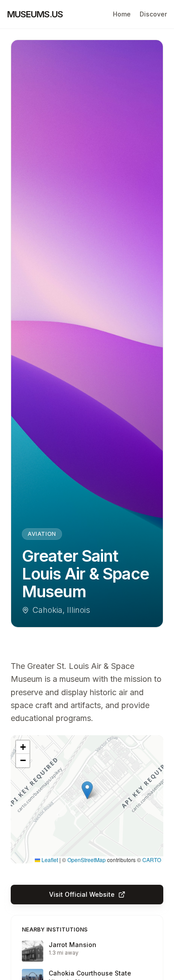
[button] (87, 790)
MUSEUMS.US (35, 14)
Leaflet (49, 859)
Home (122, 14)
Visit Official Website (82, 894)
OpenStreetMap (86, 859)
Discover (153, 14)
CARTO (151, 859)
